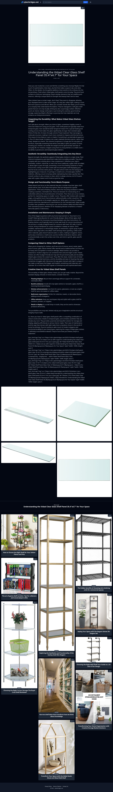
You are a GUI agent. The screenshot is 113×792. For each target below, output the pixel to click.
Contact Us (65, 786)
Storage (19, 550)
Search (85, 2)
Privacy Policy (48, 786)
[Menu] (90, 2)
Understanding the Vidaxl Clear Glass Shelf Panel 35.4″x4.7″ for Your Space (56, 73)
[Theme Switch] (40, 2)
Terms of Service (57, 786)
